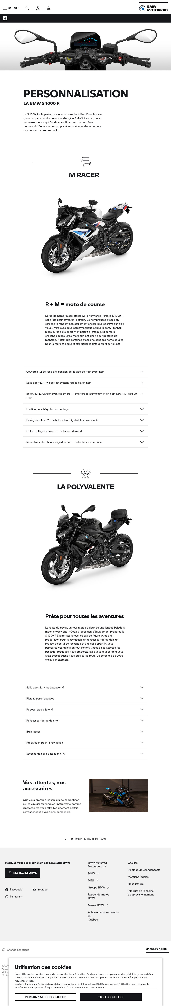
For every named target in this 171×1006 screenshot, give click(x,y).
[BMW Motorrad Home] (153, 8)
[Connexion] (49, 7)
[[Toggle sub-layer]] (5, 18)
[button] (11, 8)
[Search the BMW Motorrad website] (27, 7)
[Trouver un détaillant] (38, 7)
